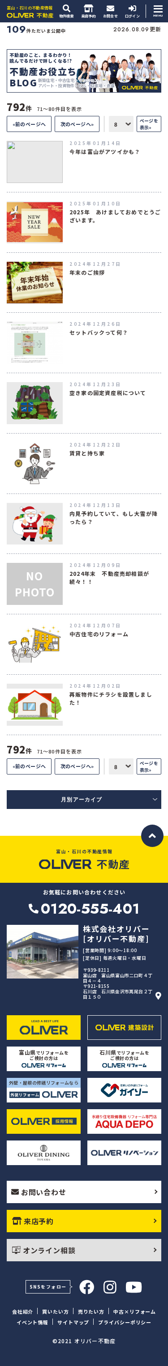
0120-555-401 (90, 909)
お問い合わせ (43, 1192)
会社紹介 (23, 1311)
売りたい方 (91, 1311)
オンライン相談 (49, 1250)
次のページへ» (77, 124)
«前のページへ (29, 124)
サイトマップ (73, 1322)
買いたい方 (55, 1311)
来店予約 (39, 1221)
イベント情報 (32, 1322)
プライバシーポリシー (124, 1322)
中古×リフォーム (134, 1311)
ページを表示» (149, 124)
